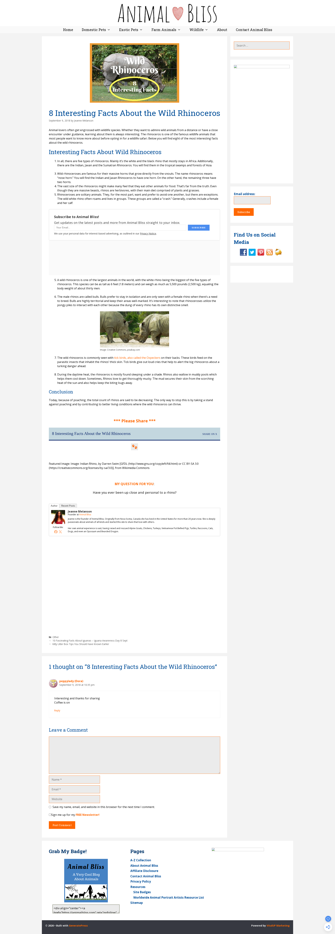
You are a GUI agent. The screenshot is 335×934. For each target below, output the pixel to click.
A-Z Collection (140, 860)
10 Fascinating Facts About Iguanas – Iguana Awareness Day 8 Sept (90, 640)
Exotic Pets (128, 29)
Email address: (244, 194)
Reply (57, 710)
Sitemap (136, 903)
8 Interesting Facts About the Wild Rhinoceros (91, 433)
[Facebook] (56, 532)
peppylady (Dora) (71, 681)
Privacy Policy (140, 881)
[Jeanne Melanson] (58, 523)
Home (68, 29)
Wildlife (196, 29)
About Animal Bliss (144, 866)
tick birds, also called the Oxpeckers (137, 358)
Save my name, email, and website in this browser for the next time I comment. (104, 807)
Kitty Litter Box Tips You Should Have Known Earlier (81, 644)
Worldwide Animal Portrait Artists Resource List (168, 897)
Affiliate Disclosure (144, 871)
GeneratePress (78, 925)
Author (54, 505)
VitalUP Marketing (278, 925)
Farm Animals (163, 29)
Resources (137, 887)
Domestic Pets (94, 29)
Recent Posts (68, 505)
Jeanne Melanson (80, 511)
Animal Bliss (85, 514)
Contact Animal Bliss (254, 29)
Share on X (209, 434)
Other (56, 637)
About (222, 29)
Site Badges (142, 892)
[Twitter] (60, 532)
